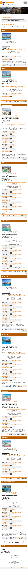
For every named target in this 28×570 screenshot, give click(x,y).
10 (16, 26)
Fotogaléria (14, 556)
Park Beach (5, 391)
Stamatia (4, 30)
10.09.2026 (4, 311)
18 (18, 26)
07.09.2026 (4, 307)
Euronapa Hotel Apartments (9, 481)
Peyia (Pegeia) (15, 118)
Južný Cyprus (9, 43)
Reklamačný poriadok (14, 559)
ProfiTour (23, 567)
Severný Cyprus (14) (5, 552)
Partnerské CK (14, 557)
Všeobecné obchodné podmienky (14, 560)
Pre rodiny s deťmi (6, 48)
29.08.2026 (4, 131)
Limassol (14, 404)
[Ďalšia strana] (23, 27)
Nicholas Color (5, 162)
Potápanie (4, 47)
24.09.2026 (4, 56)
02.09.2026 (4, 516)
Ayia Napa (14, 43)
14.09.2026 (4, 197)
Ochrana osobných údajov (14, 562)
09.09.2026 (4, 525)
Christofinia (5, 276)
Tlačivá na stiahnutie (14, 555)
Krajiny (3, 548)
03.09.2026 (4, 144)
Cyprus (3, 43)
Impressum (14, 561)
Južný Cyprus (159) (5, 551)
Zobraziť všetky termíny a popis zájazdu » (15, 49)
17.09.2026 (4, 206)
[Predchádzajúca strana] (4, 27)
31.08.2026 (4, 135)
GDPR (14, 563)
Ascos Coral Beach (7, 105)
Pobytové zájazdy (6, 46)
